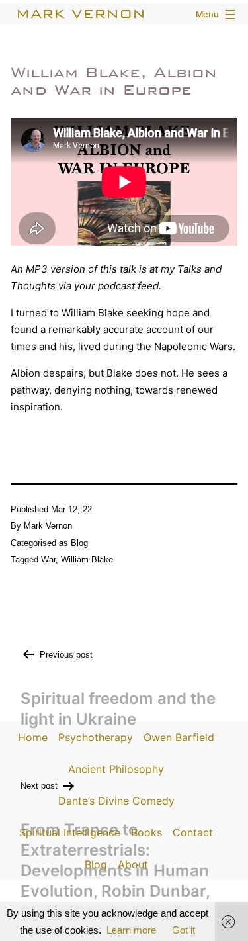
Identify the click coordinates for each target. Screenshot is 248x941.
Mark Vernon (80, 13)
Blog (79, 543)
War (48, 559)
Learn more (131, 930)
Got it (183, 930)
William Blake (87, 559)
